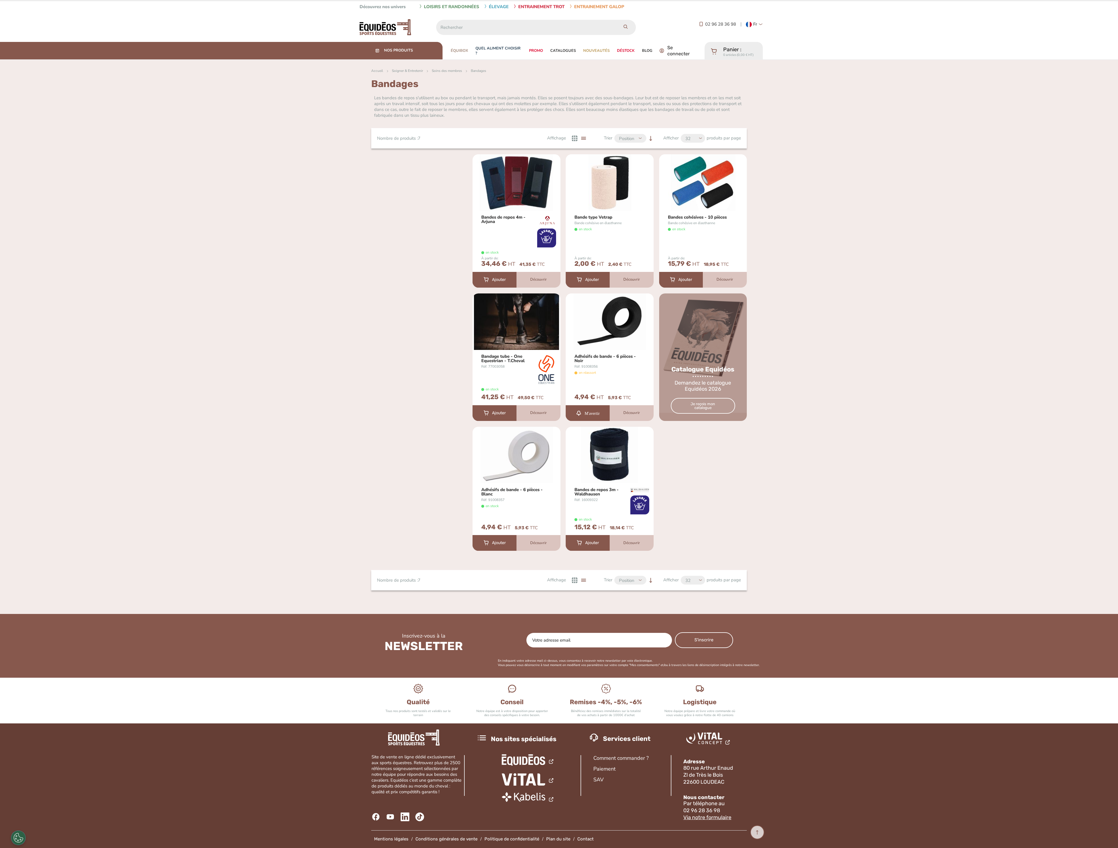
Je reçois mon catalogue (703, 406)
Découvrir (538, 279)
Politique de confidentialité (511, 839)
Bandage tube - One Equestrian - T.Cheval (503, 358)
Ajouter (499, 279)
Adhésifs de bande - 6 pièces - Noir (605, 358)
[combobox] (525, 27)
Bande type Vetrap (593, 217)
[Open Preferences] (18, 838)
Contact (585, 839)
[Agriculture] (528, 779)
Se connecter (678, 50)
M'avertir (592, 413)
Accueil (377, 70)
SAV (598, 779)
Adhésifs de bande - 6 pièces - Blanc (512, 492)
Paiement (604, 768)
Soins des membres (447, 70)
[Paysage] (528, 798)
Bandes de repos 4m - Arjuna (503, 219)
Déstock (626, 50)
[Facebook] (377, 816)
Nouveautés (596, 50)
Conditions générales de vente (446, 839)
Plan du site (558, 839)
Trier (608, 138)
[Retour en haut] (757, 832)
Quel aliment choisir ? (498, 51)
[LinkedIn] (406, 816)
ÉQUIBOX (459, 50)
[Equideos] (528, 760)
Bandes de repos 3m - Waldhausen (596, 492)
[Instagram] (420, 816)
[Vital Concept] (709, 739)
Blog (647, 50)
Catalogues (563, 50)
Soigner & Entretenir (407, 70)
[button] (754, 24)
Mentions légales (391, 839)
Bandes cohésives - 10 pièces (697, 217)
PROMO (536, 50)
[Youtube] (391, 816)
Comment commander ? (621, 758)
